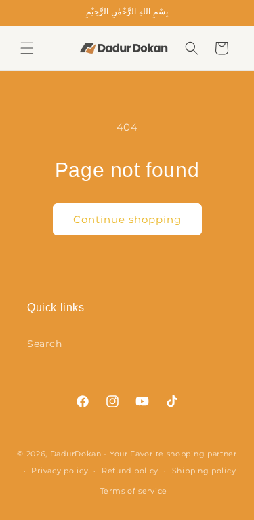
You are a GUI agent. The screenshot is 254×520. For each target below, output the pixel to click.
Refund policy (130, 470)
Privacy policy (59, 470)
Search (44, 344)
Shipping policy (204, 470)
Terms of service (133, 491)
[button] (27, 48)
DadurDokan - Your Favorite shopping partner (143, 453)
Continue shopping (127, 219)
